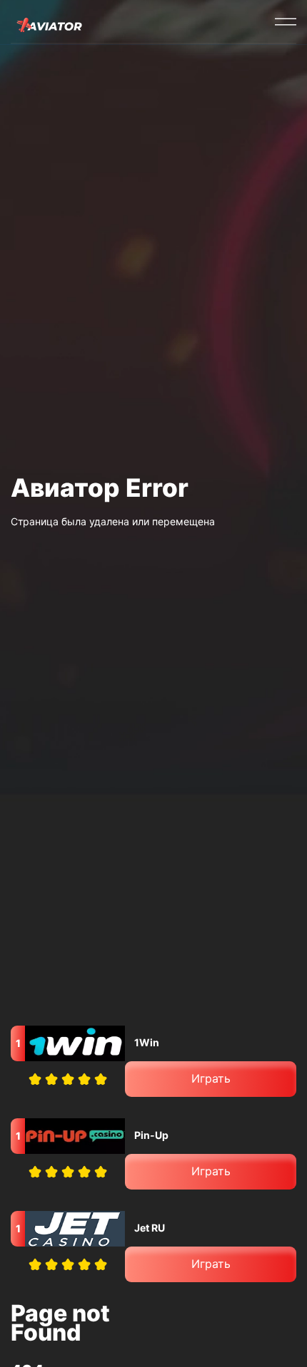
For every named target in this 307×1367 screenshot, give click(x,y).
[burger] (285, 21)
